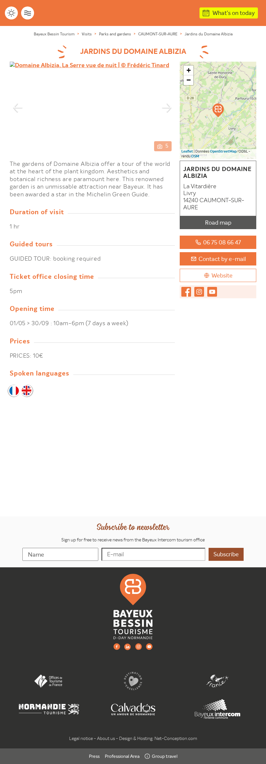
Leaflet (187, 151)
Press (94, 756)
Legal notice (81, 738)
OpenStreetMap (223, 151)
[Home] (133, 606)
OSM (195, 156)
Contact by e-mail (222, 259)
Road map (218, 222)
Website (222, 275)
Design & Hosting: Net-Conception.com (158, 738)
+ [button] (189, 70)
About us (106, 738)
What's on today (233, 13)
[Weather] (11, 12)
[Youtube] (149, 646)
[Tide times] (27, 12)
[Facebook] (117, 646)
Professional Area (122, 756)
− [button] (189, 80)
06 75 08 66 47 (222, 242)
